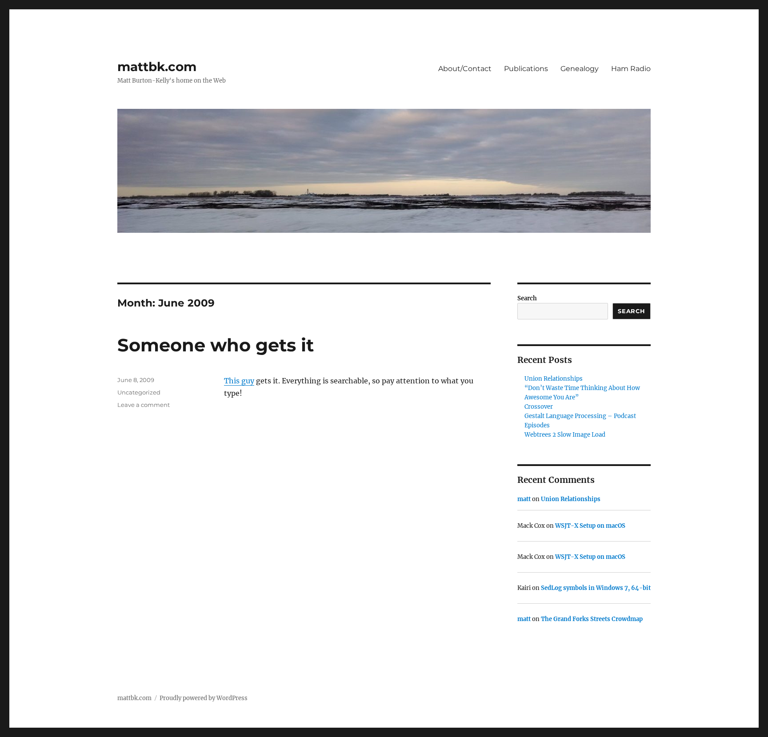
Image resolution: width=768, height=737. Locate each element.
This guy (239, 380)
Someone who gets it (215, 345)
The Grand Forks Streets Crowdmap (592, 619)
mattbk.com (156, 66)
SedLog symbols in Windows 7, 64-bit (596, 588)
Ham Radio (631, 68)
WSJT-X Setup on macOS (590, 526)
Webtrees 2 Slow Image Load (564, 434)
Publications (526, 68)
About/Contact (465, 68)
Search (527, 298)
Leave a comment (143, 404)
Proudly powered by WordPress (204, 698)
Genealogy (579, 68)
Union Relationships (553, 378)
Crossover (538, 406)
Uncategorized (138, 392)
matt (524, 499)
